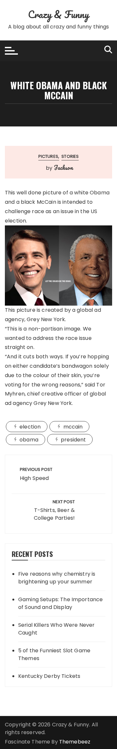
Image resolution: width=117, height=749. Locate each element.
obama (29, 439)
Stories (70, 156)
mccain (73, 426)
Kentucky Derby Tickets (49, 676)
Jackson (63, 167)
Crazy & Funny (58, 14)
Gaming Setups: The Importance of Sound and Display (60, 603)
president (73, 439)
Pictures (48, 156)
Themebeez (74, 741)
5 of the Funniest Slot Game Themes (54, 654)
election (30, 426)
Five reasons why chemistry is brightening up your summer (56, 577)
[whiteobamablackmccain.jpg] (58, 265)
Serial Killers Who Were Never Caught (56, 628)
